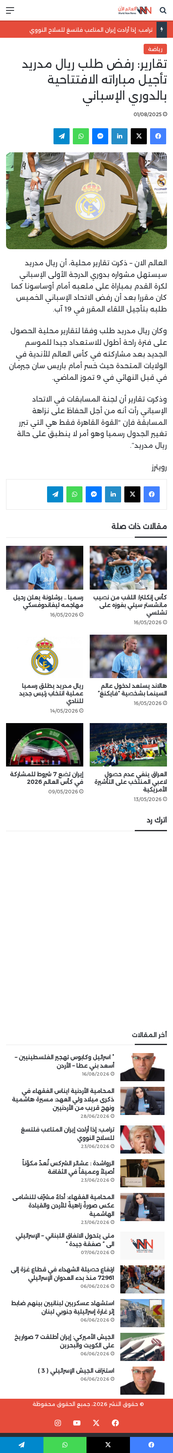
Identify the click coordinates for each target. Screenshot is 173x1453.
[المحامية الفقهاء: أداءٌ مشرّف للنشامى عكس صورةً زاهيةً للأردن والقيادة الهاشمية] (142, 1207)
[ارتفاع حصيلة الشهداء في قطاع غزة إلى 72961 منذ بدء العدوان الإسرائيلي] (142, 1279)
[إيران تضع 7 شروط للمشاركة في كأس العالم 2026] (44, 744)
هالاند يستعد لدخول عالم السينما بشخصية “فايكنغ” (132, 689)
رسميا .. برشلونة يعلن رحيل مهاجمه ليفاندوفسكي (48, 601)
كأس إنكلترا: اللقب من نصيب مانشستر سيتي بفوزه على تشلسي (130, 605)
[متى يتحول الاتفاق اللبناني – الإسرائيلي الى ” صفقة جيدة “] (142, 1246)
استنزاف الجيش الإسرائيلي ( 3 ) (76, 1370)
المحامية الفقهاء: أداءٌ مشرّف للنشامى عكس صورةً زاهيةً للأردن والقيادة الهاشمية (63, 1205)
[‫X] (139, 136)
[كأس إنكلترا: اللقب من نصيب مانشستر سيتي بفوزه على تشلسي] (128, 567)
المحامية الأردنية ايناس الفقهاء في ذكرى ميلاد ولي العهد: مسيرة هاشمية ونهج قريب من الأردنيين (63, 1099)
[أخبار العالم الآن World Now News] (135, 10)
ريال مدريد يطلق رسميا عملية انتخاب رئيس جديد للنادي (51, 693)
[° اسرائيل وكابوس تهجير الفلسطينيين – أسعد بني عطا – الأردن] (142, 1067)
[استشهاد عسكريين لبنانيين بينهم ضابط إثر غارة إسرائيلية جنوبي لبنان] (142, 1313)
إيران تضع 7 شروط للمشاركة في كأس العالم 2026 (46, 778)
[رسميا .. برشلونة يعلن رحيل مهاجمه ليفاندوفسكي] (44, 567)
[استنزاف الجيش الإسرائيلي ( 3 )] (142, 1381)
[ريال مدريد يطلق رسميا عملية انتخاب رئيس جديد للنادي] (44, 656)
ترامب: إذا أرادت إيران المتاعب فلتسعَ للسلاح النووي (90, 30)
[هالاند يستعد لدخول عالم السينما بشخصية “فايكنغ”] (128, 656)
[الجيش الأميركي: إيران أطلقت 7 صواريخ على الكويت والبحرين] (142, 1347)
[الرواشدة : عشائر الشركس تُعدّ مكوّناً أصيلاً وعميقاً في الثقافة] (142, 1173)
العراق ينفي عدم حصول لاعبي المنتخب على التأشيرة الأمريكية (131, 782)
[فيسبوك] (158, 136)
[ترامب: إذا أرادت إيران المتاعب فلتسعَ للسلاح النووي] (142, 1139)
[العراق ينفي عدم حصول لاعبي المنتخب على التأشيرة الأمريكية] (128, 744)
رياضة (155, 49)
